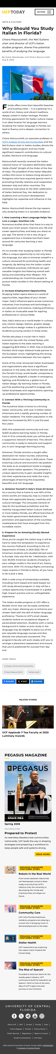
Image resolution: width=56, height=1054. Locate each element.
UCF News (38, 1038)
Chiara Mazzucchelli (13, 672)
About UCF (12, 1025)
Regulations (26, 1033)
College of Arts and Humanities (18, 666)
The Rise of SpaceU (31, 969)
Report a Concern (41, 1033)
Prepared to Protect (21, 833)
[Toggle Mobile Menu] (53, 3)
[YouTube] (34, 1016)
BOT (21, 1025)
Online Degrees (16, 1029)
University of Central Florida (28, 1008)
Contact (29, 1025)
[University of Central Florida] (23, 3)
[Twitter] (21, 1016)
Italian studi (34, 672)
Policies (28, 1029)
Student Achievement (22, 1038)
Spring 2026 (12, 824)
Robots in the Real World (35, 874)
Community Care (29, 912)
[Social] (28, 1016)
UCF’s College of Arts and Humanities (22, 142)
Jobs (46, 1025)
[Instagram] (41, 1016)
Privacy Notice (39, 1029)
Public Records (13, 1033)
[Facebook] (14, 1016)
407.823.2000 (48, 1045)
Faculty (38, 1025)
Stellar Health (27, 942)
